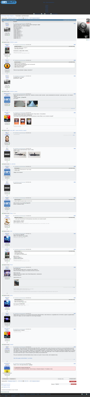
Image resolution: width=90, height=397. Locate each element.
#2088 (75, 148)
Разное (8, 15)
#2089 (75, 166)
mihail (11, 231)
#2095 (75, 267)
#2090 (75, 182)
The (6, 148)
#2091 (75, 197)
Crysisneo (7, 166)
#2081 (75, 23)
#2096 (75, 297)
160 (30, 18)
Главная (46, 5)
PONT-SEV (12, 42)
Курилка (12, 15)
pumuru (11, 295)
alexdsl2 (6, 197)
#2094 (75, 249)
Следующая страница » (35, 18)
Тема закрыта (72, 381)
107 (27, 18)
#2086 (75, 112)
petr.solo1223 (6, 363)
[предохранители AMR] (1, 392)
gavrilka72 (7, 44)
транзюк (15, 42)
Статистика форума (14, 394)
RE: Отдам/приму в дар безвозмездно (19, 23)
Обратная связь (22, 394)
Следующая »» (12, 378)
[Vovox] (8, 392)
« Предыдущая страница (11, 18)
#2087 (75, 132)
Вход (44, 2)
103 (19, 18)
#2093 (75, 233)
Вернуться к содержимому (30, 394)
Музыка (46, 9)
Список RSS (48, 394)
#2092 (75, 215)
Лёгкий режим (42, 394)
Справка (37, 394)
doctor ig (6, 233)
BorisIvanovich (6, 93)
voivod (7, 313)
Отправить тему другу (6, 385)
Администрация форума (5, 394)
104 (21, 18)
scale (7, 346)
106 (25, 18)
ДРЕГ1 (14, 130)
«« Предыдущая (5, 378)
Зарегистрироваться (50, 2)
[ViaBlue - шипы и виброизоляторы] (7, 392)
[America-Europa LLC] (2, 392)
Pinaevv (11, 213)
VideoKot (24, 130)
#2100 (75, 363)
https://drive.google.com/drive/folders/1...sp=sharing (23, 358)
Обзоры (46, 7)
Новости (46, 6)
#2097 (75, 313)
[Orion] (88, 39)
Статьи (46, 8)
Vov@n (74, 287)
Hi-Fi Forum (3, 15)
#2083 (75, 60)
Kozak (11, 130)
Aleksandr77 (6, 112)
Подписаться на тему (6, 387)
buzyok (6, 23)
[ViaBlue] (4, 392)
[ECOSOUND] (5, 392)
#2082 (75, 44)
